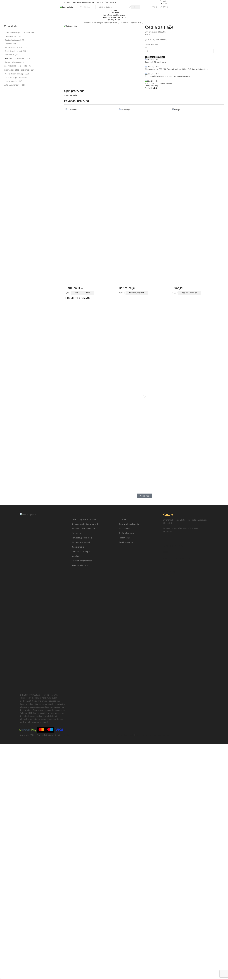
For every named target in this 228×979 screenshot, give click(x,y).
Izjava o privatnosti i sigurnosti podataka (153, 735)
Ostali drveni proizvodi (13, 51)
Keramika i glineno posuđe (15, 66)
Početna (114, 10)
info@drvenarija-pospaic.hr (83, 2)
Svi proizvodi (114, 13)
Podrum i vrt (9, 55)
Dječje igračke (10, 36)
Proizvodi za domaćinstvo (131, 23)
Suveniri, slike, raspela (13, 62)
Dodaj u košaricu (155, 57)
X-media (65, 735)
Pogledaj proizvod (82, 293)
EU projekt (164, 1)
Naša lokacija (169, 571)
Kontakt (164, 3)
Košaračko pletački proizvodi (114, 15)
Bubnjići (177, 288)
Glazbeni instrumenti (13, 40)
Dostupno (154, 45)
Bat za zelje (127, 288)
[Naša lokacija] (166, 566)
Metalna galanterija (114, 20)
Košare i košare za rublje (14, 74)
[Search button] (135, 7)
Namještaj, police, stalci (14, 47)
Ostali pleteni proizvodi (14, 77)
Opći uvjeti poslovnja (124, 735)
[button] (144, 496)
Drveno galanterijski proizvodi (114, 17)
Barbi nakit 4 (74, 288)
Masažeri (8, 44)
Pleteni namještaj (11, 81)
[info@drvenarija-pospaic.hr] (166, 553)
